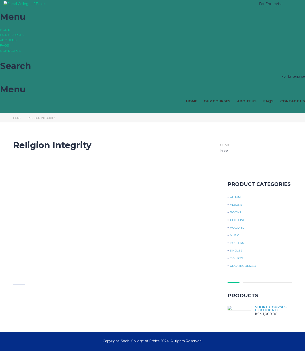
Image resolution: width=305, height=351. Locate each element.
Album (235, 197)
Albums (236, 204)
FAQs (4, 45)
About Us (8, 40)
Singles (236, 250)
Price (224, 144)
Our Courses (12, 35)
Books (235, 212)
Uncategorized (243, 265)
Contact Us (10, 50)
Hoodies (237, 227)
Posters (237, 242)
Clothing (237, 220)
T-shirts (236, 258)
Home (5, 29)
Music (234, 235)
